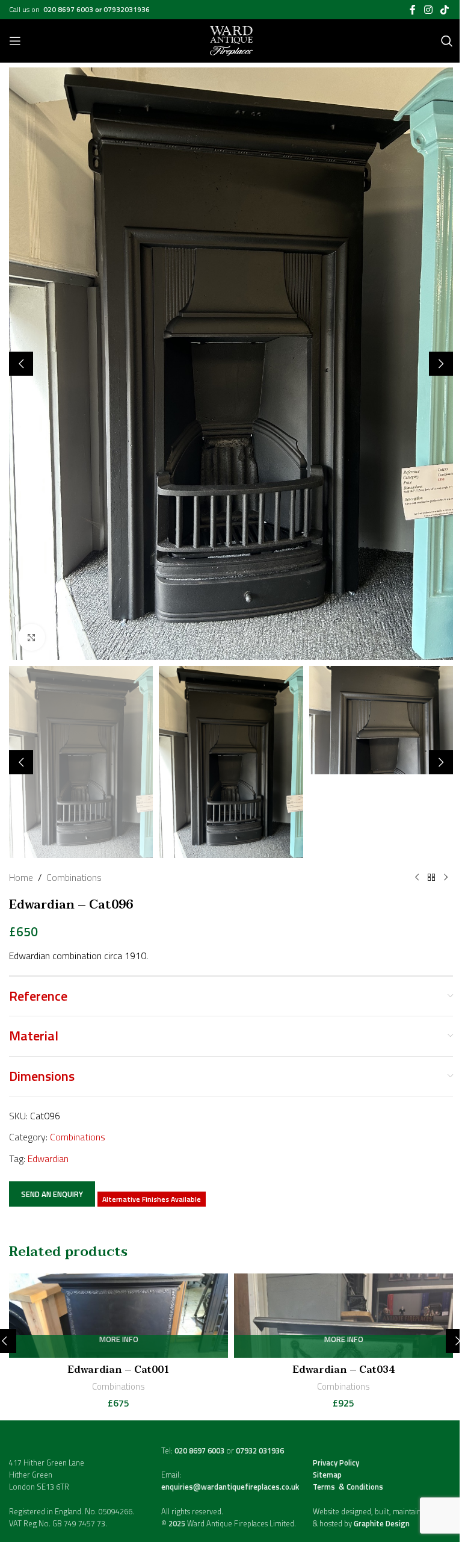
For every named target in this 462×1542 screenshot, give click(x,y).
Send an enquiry (52, 1194)
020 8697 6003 (69, 9)
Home (21, 877)
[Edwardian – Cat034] (343, 1315)
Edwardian (48, 1158)
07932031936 (126, 9)
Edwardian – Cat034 (343, 1369)
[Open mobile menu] (15, 41)
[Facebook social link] (412, 10)
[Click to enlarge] (31, 637)
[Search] (447, 41)
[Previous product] (417, 878)
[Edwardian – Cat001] (118, 1315)
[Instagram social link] (428, 10)
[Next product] (446, 878)
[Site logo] (231, 40)
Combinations (74, 877)
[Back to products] (431, 878)
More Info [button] (118, 1340)
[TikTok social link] (445, 10)
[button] (21, 364)
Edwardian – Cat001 (118, 1369)
